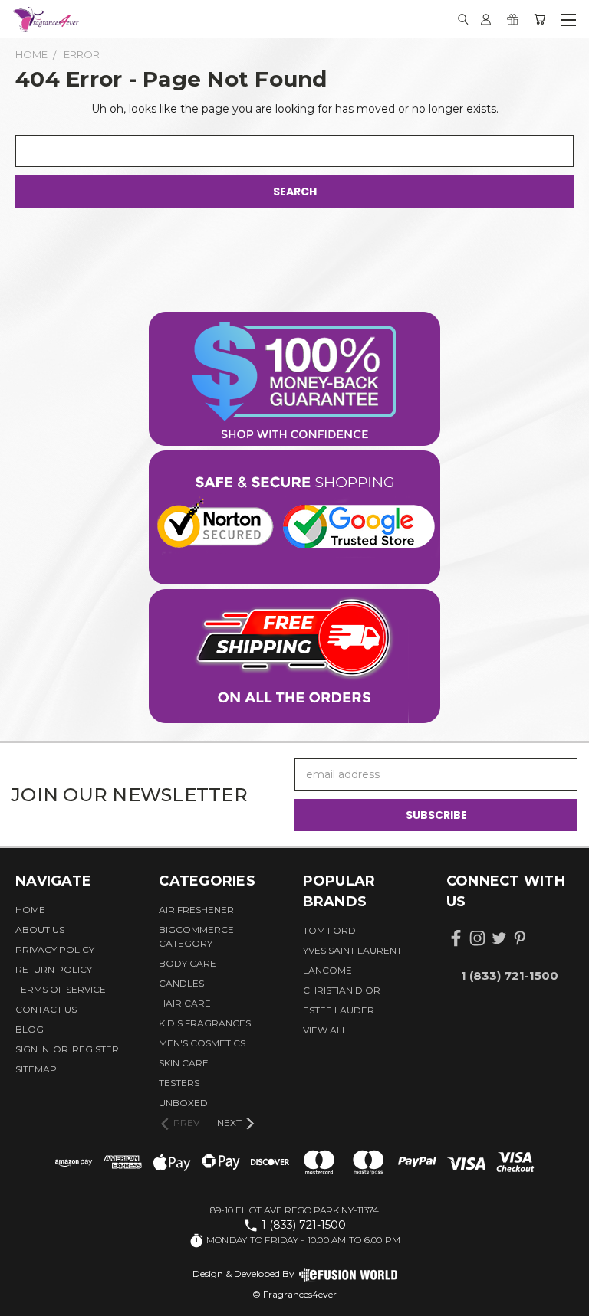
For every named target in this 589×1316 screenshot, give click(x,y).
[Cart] (539, 19)
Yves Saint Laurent (352, 950)
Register (95, 1049)
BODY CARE (187, 963)
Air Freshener (196, 909)
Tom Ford (329, 930)
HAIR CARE (185, 1003)
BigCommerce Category (196, 936)
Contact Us (46, 1009)
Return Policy (53, 969)
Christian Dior (341, 990)
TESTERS (179, 1082)
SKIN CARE (184, 1063)
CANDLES (181, 983)
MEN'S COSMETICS (202, 1043)
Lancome (327, 970)
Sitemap (36, 1069)
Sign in (33, 1049)
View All (325, 1030)
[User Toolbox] (486, 19)
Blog (29, 1029)
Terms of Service (60, 989)
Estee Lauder (338, 1010)
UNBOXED (183, 1102)
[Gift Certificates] (513, 19)
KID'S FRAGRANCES (205, 1023)
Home (30, 909)
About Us (39, 929)
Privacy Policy (54, 949)
